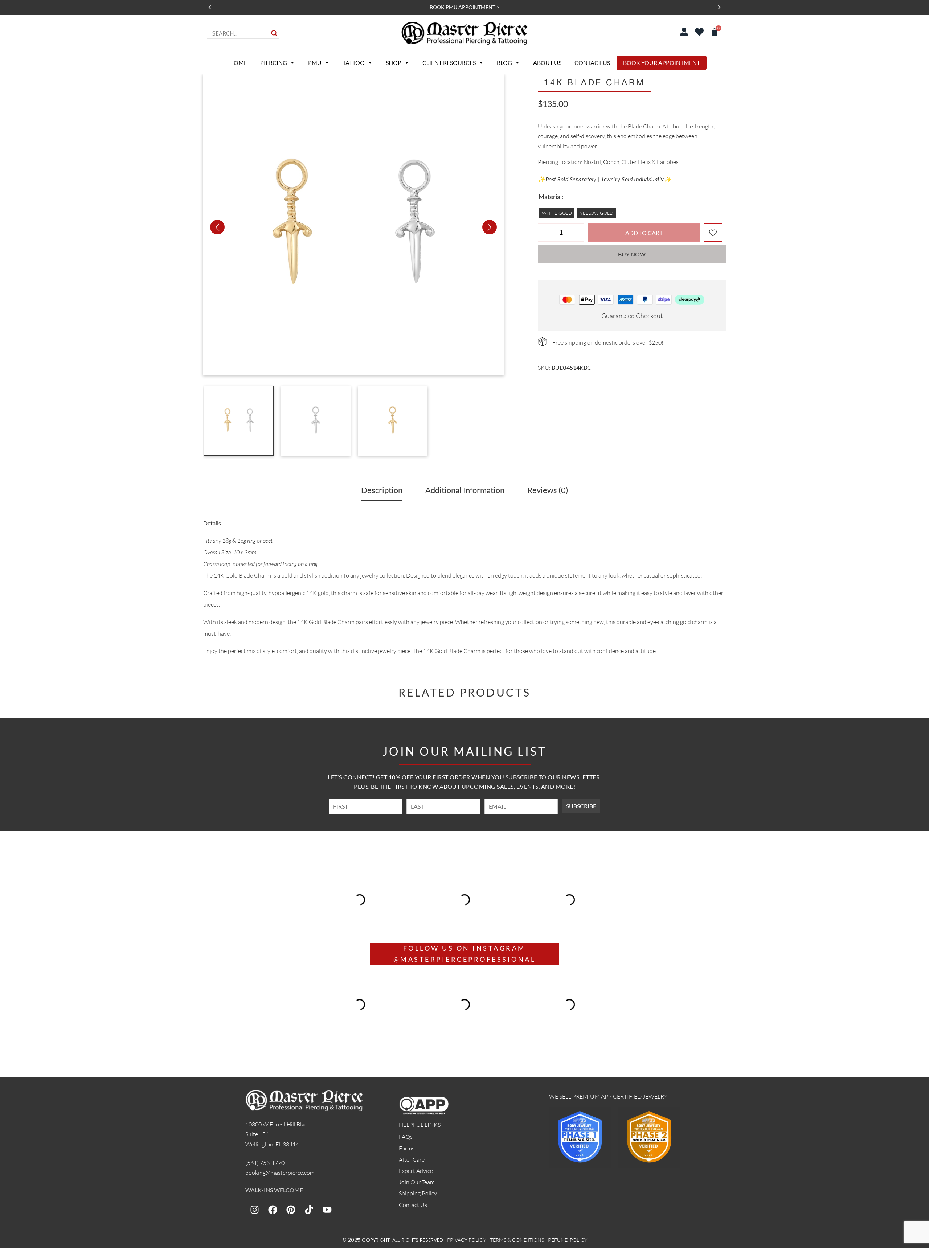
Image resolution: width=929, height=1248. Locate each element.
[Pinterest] (291, 1209)
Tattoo (354, 62)
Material (550, 197)
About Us (547, 62)
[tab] (381, 491)
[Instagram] (254, 1209)
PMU (315, 62)
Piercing (273, 62)
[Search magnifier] (274, 33)
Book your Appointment (661, 62)
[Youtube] (327, 1209)
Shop (393, 62)
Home (238, 62)
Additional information (464, 490)
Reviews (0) (547, 490)
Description (381, 490)
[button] (210, 7)
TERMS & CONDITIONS (517, 1240)
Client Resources (449, 62)
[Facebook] (272, 1209)
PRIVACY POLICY (466, 1240)
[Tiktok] (309, 1209)
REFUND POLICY (567, 1240)
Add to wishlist (713, 232)
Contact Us (592, 62)
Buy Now (632, 254)
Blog (504, 62)
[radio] (556, 213)
